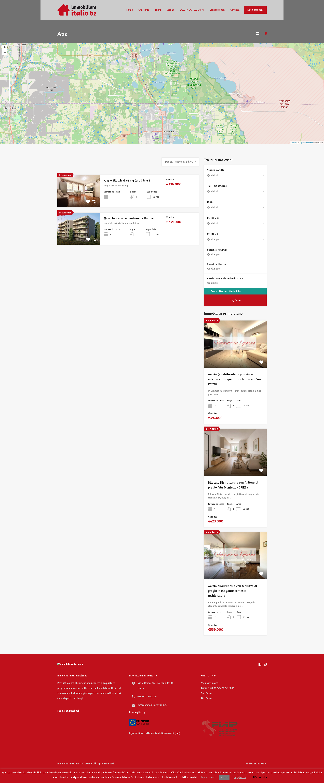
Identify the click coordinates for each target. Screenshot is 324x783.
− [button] (5, 52)
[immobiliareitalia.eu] (76, 14)
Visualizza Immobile (78, 200)
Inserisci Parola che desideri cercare (225, 278)
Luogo (210, 201)
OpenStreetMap (306, 142)
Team (158, 9)
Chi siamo (143, 9)
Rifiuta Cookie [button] (260, 777)
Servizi (170, 9)
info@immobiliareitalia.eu (152, 705)
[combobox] (180, 162)
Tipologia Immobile (217, 185)
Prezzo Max (213, 217)
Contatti (234, 9)
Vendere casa (217, 9)
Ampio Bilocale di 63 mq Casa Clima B (127, 180)
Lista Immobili (255, 9)
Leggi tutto (240, 777)
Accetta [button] (224, 777)
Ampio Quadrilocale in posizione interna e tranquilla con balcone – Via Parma (234, 379)
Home (129, 9)
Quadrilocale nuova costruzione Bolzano (129, 218)
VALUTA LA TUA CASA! (192, 9)
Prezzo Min (212, 233)
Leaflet (293, 142)
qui (177, 733)
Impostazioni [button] (207, 777)
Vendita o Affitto (215, 170)
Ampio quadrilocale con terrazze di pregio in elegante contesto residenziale (232, 590)
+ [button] (5, 47)
